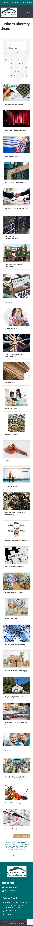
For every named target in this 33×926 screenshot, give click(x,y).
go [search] (17, 52)
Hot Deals (18, 844)
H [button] (19, 64)
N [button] (22, 68)
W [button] (18, 76)
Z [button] (18, 80)
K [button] (11, 68)
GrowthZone (21, 923)
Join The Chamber (20, 849)
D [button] (22, 60)
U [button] (11, 76)
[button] (21, 836)
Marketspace (19, 846)
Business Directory (11, 842)
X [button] (22, 76)
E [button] (26, 60)
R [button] (18, 72)
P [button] (11, 72)
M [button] (18, 68)
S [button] (22, 72)
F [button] (11, 64)
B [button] (14, 60)
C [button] (18, 60)
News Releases (21, 842)
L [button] (14, 68)
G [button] (15, 64)
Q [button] (15, 72)
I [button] (22, 64)
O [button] (26, 68)
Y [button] (26, 76)
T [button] (26, 72)
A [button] (11, 60)
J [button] (25, 64)
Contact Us (15, 848)
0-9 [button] (6, 60)
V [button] (14, 76)
